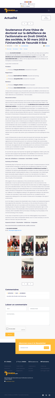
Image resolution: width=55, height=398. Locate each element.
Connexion (23, 4)
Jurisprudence (32, 366)
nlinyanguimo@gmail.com (15, 230)
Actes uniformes (20, 368)
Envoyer (10, 334)
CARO (48, 370)
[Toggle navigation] (49, 10)
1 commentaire (24, 46)
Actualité (31, 370)
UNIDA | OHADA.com (9, 395)
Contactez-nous (10, 381)
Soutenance (15, 49)
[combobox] (27, 6)
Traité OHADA (19, 366)
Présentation (7, 366)
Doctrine (31, 368)
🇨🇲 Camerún (46, 46)
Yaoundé (25, 49)
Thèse (21, 49)
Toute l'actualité (46, 18)
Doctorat (9, 49)
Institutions (7, 368)
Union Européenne (45, 368)
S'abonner (46, 347)
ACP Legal (43, 370)
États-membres (8, 370)
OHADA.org (43, 366)
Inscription (32, 4)
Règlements (19, 370)
